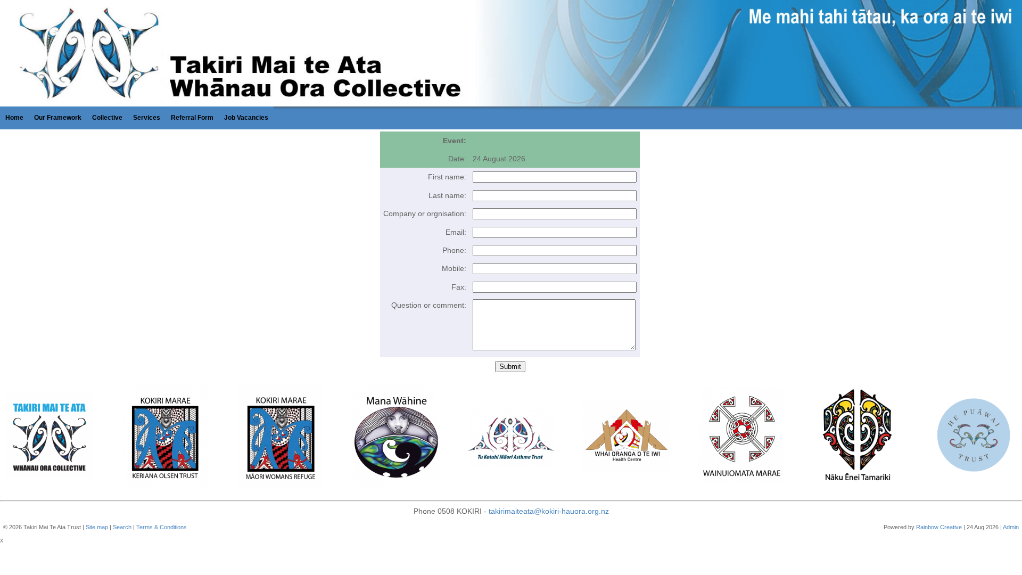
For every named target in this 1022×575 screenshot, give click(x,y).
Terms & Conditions (161, 527)
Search (122, 527)
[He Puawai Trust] (973, 437)
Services (146, 117)
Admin (1011, 527)
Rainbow (927, 527)
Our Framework (57, 117)
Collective (107, 117)
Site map (97, 527)
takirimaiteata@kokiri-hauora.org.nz (549, 511)
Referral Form (192, 117)
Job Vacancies (246, 117)
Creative (951, 527)
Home (14, 117)
